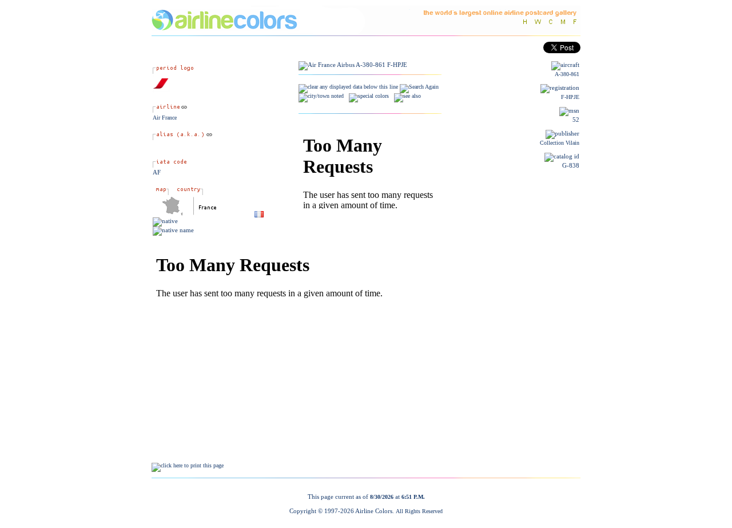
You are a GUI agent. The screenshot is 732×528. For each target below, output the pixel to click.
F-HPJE (570, 97)
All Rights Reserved (419, 511)
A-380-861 (567, 74)
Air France (165, 117)
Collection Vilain (559, 143)
